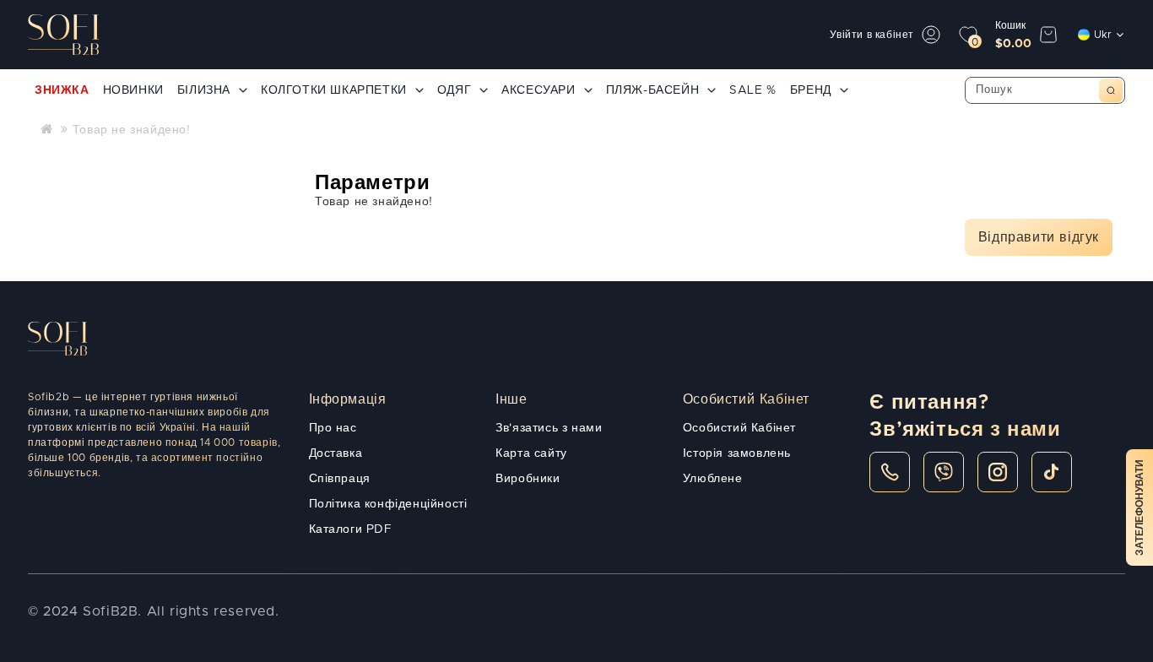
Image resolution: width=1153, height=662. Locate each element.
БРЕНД (810, 90)
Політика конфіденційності (388, 504)
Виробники (527, 479)
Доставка (336, 453)
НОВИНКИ (133, 90)
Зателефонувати (1139, 507)
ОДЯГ (454, 90)
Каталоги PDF (350, 529)
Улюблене (713, 479)
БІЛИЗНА (203, 90)
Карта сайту (531, 453)
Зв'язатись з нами (548, 428)
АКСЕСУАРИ (538, 90)
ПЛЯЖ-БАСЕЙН (653, 90)
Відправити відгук (1038, 237)
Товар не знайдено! (132, 130)
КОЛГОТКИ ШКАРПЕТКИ (334, 90)
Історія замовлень (737, 453)
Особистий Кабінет (739, 428)
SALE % (753, 90)
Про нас (333, 428)
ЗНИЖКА (62, 90)
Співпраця (340, 479)
